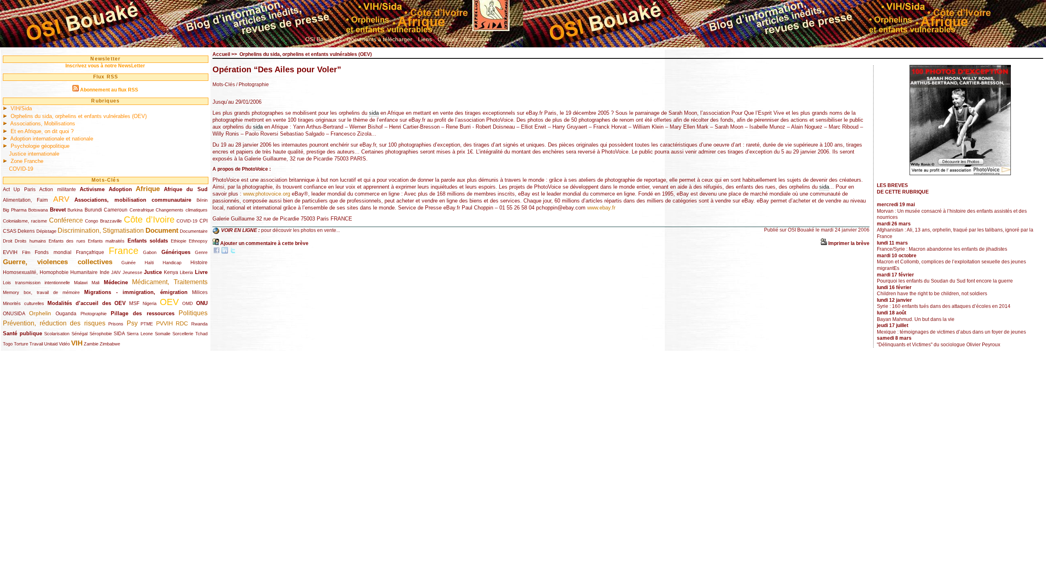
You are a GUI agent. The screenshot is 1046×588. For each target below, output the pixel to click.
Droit (7, 240)
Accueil (221, 54)
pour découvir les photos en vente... (300, 230)
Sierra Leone (140, 333)
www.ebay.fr (601, 208)
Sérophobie (100, 333)
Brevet (58, 210)
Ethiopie (178, 240)
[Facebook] (216, 252)
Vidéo (64, 343)
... (499, 39)
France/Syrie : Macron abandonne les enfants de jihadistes (942, 249)
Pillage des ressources (142, 313)
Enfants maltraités (106, 240)
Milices (200, 292)
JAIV (116, 272)
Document (162, 230)
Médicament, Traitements (170, 281)
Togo (8, 343)
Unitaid (51, 343)
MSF (134, 303)
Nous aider (477, 39)
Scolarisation (56, 333)
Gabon (149, 252)
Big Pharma (15, 209)
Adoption (120, 189)
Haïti (149, 262)
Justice (153, 272)
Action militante (57, 189)
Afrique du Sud (186, 189)
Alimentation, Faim (25, 200)
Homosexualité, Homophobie (36, 272)
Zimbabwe (110, 343)
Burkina (75, 209)
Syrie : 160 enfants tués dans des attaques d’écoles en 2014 (943, 306)
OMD (187, 303)
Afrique (148, 189)
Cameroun (115, 210)
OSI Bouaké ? (323, 39)
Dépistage (46, 231)
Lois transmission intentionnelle (36, 282)
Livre (201, 272)
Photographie (93, 313)
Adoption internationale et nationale (51, 139)
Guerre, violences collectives (57, 262)
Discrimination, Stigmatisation (101, 230)
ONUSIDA (14, 313)
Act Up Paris (19, 189)
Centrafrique (142, 209)
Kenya (171, 272)
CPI (203, 221)
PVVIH (164, 323)
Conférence (66, 220)
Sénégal (79, 333)
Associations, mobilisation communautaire (132, 200)
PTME (147, 323)
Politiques (193, 313)
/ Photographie (252, 84)
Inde (105, 272)
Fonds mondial (53, 252)
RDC (182, 323)
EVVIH (10, 252)
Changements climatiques (182, 209)
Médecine (116, 282)
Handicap (172, 262)
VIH (77, 343)
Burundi (93, 210)
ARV (61, 199)
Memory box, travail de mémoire (41, 292)
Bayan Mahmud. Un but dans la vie (915, 319)
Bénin (202, 200)
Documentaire (194, 231)
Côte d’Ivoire (149, 219)
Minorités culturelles (23, 303)
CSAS (9, 231)
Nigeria (149, 303)
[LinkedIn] (224, 252)
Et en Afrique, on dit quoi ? (42, 131)
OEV (169, 302)
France (124, 250)
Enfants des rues (67, 240)
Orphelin (40, 313)
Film (26, 252)
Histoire (199, 262)
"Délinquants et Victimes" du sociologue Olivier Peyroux (938, 344)
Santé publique (22, 333)
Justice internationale (34, 154)
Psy (132, 323)
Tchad (201, 333)
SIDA (119, 333)
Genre (201, 252)
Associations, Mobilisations (42, 123)
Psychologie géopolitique (40, 146)
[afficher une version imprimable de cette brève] (823, 243)
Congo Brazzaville (103, 220)
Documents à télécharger (379, 39)
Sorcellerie (182, 333)
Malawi (80, 282)
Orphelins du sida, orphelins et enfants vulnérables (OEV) (79, 116)
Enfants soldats (147, 241)
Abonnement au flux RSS (109, 90)
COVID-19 (21, 169)
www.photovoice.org (266, 194)
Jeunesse (132, 272)
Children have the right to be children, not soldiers (932, 293)
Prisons (115, 323)
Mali (95, 282)
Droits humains (30, 240)
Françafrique (90, 252)
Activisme (92, 189)
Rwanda (199, 323)
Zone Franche (27, 161)
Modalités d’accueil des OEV (86, 303)
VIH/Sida (21, 108)
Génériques (175, 252)
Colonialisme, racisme (25, 220)
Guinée (128, 262)
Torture (21, 343)
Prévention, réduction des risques (54, 323)
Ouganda (66, 313)
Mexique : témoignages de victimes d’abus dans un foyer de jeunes (951, 332)
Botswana (38, 209)
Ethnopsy (198, 240)
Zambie (91, 343)
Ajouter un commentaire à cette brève (264, 243)
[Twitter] (233, 252)
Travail (36, 343)
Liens (425, 39)
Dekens (26, 231)
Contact (448, 39)
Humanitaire (84, 272)
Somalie (162, 333)
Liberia (186, 272)
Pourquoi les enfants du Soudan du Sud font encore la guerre (945, 281)
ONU (202, 303)
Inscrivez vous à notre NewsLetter (105, 66)
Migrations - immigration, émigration (136, 292)
